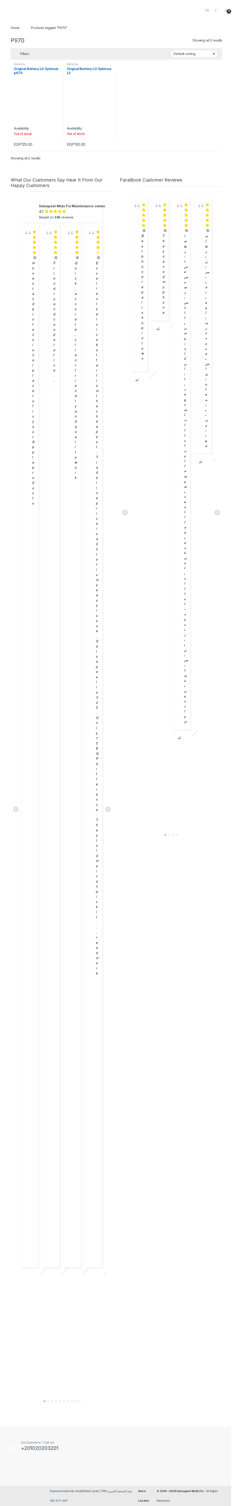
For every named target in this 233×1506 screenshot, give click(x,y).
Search (207, 9)
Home (15, 28)
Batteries (19, 64)
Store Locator (143, 1495)
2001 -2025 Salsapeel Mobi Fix (181, 1491)
